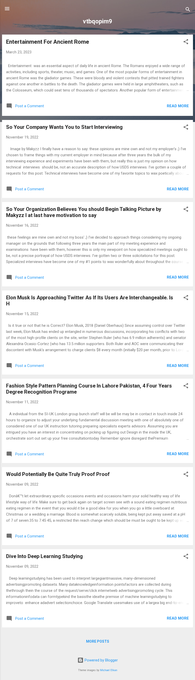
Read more (178, 106)
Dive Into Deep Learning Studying (44, 556)
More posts (97, 641)
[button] (186, 43)
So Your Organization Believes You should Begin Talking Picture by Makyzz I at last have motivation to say (83, 212)
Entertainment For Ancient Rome (47, 42)
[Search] (188, 10)
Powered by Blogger (101, 660)
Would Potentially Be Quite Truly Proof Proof (58, 474)
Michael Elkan (108, 670)
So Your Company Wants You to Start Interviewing (64, 127)
